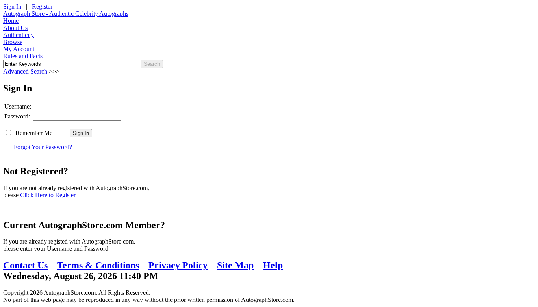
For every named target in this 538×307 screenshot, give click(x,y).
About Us (15, 27)
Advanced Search (25, 71)
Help (273, 265)
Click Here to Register (47, 195)
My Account (18, 49)
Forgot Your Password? (43, 147)
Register (42, 6)
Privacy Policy (178, 265)
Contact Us (25, 265)
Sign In (12, 6)
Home (11, 20)
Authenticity (18, 34)
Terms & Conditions (98, 265)
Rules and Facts (23, 56)
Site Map (235, 265)
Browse (12, 42)
